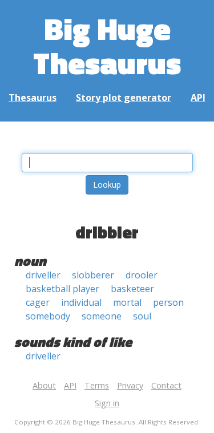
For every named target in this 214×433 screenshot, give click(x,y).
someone (102, 316)
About (44, 385)
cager (38, 302)
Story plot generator (123, 97)
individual (81, 302)
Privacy (130, 385)
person (168, 302)
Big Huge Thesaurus (107, 45)
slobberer (93, 275)
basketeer (132, 288)
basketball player (62, 288)
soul (142, 316)
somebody (48, 316)
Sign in (107, 403)
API (198, 97)
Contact (166, 385)
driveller (43, 275)
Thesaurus (32, 97)
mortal (127, 302)
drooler (142, 275)
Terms (96, 385)
